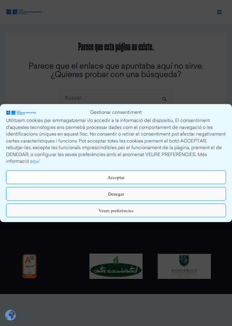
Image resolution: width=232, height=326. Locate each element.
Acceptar (116, 177)
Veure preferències (116, 210)
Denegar (116, 194)
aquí (35, 161)
